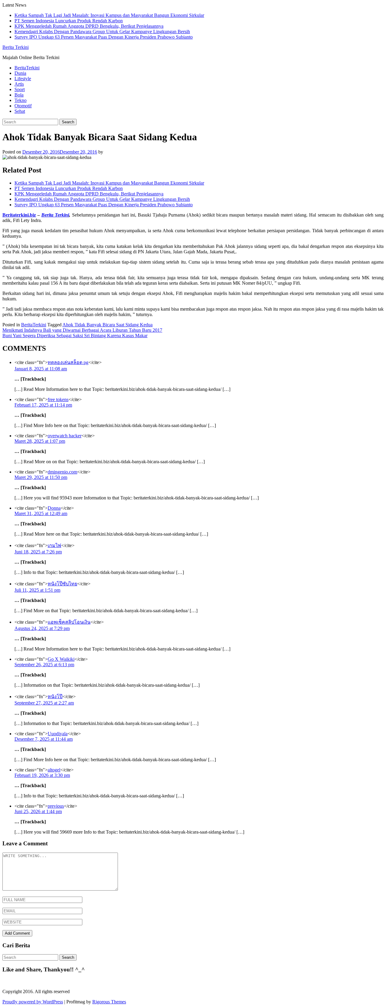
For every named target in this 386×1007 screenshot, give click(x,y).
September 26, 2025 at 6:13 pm (44, 664)
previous (56, 806)
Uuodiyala (58, 733)
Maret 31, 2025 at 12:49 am (40, 513)
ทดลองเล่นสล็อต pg (68, 362)
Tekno (20, 100)
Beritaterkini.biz (19, 214)
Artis (19, 84)
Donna (54, 508)
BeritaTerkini (27, 67)
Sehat (19, 111)
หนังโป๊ (55, 696)
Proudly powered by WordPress (32, 1001)
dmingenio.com (62, 471)
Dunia (20, 73)
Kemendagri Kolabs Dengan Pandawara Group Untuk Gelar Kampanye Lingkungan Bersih (102, 31)
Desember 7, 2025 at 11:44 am (43, 739)
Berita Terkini (15, 47)
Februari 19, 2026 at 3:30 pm (42, 775)
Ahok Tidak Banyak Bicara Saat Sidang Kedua (107, 324)
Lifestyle (22, 78)
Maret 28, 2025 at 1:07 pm (39, 441)
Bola (19, 94)
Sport (19, 89)
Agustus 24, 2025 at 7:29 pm (42, 628)
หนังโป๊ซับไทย (62, 583)
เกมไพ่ (54, 545)
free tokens (58, 399)
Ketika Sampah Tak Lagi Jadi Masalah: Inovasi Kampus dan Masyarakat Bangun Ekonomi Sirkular (109, 15)
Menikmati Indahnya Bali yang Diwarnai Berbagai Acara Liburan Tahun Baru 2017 (82, 330)
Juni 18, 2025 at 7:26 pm (38, 551)
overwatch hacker (64, 435)
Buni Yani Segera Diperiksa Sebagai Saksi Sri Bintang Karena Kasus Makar (74, 335)
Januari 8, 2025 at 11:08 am (40, 368)
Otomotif (23, 105)
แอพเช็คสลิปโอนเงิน (69, 622)
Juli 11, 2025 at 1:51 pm (37, 590)
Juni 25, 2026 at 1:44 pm (38, 811)
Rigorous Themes (109, 1001)
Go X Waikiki (61, 659)
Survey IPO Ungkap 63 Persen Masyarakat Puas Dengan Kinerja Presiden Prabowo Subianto (103, 37)
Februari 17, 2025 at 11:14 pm (43, 404)
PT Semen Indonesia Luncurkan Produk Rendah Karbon (68, 20)
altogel (54, 769)
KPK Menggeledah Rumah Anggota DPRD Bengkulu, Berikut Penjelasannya (88, 26)
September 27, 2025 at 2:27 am (44, 702)
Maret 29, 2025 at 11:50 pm (40, 477)
